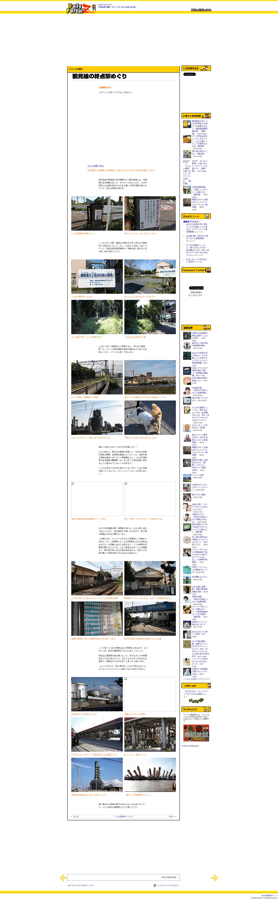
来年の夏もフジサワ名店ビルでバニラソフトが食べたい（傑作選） (200, 528)
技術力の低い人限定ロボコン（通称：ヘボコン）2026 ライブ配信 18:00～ (200, 465)
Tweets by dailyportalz (190, 746)
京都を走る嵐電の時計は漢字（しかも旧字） (200, 335)
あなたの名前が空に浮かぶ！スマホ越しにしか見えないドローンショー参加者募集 (196, 228)
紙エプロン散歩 (199, 494)
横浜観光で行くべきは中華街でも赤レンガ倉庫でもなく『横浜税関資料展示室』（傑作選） (200, 127)
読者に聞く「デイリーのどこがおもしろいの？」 (200, 507)
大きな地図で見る (95, 166)
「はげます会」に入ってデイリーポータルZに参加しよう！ (195, 694)
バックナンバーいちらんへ (167, 885)
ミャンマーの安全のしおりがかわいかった (200, 661)
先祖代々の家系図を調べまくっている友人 (200, 671)
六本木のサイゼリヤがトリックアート (200, 487)
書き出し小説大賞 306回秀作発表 (200, 344)
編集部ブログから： (192, 221)
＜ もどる (74, 816)
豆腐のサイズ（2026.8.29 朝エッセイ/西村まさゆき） (200, 518)
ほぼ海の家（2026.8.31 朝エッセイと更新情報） (197, 238)
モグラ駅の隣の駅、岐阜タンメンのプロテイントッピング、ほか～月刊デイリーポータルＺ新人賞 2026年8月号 (200, 649)
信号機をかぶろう (200, 577)
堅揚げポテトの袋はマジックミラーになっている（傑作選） (200, 203)
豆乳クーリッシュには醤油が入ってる (200, 569)
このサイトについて (104, 4)
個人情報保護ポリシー (270, 895)
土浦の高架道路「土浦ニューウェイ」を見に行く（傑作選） (200, 191)
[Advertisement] (139, 39)
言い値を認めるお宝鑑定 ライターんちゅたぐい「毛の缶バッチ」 (200, 541)
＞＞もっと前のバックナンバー (196, 679)
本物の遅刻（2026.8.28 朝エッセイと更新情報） (200, 599)
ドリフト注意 (198, 475)
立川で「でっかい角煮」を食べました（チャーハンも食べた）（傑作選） (200, 166)
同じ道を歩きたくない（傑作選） (200, 152)
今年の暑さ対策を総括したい (200, 379)
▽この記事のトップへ (123, 816)
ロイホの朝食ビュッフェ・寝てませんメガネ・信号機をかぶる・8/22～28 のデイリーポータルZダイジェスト (197, 250)
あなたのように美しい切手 (200, 632)
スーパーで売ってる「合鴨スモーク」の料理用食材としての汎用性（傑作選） (200, 612)
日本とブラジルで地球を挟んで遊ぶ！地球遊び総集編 (200, 372)
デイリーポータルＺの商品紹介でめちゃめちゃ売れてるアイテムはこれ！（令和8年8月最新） (200, 555)
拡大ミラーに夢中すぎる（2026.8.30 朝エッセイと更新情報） (200, 439)
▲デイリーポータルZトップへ (81, 885)
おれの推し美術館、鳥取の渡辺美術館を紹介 (200, 589)
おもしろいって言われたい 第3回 (196, 260)
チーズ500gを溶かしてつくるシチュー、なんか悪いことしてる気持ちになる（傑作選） (200, 141)
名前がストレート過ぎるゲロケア (200, 623)
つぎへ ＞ (172, 816)
